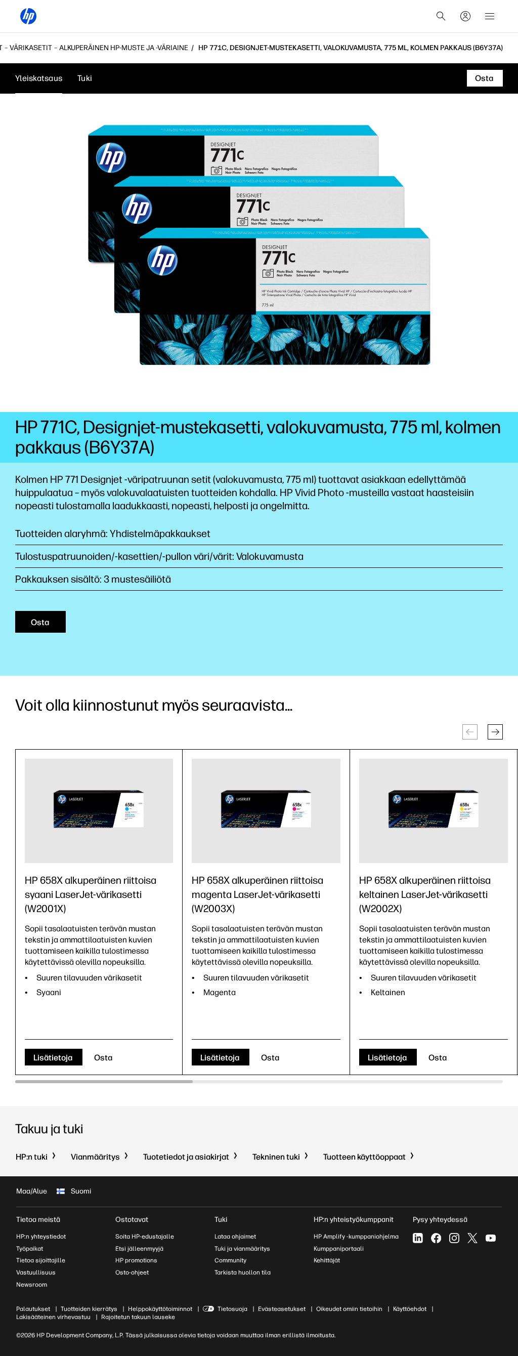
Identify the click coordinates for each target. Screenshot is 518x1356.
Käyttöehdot (409, 1308)
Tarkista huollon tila (242, 1272)
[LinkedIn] (418, 1238)
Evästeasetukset (282, 1308)
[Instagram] (454, 1238)
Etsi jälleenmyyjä (139, 1248)
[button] (495, 732)
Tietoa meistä (38, 1219)
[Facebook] (436, 1238)
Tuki (84, 78)
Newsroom (31, 1284)
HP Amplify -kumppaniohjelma (356, 1236)
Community (230, 1260)
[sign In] (465, 16)
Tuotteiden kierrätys (89, 1308)
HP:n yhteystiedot (41, 1236)
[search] (441, 16)
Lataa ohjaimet (235, 1236)
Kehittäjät (327, 1260)
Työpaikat (29, 1248)
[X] (472, 1238)
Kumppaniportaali (339, 1248)
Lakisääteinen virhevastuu (53, 1317)
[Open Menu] (490, 16)
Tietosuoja (232, 1308)
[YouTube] (491, 1238)
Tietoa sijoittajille (40, 1260)
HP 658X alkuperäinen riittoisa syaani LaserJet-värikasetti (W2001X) (90, 894)
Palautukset (33, 1308)
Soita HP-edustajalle (144, 1236)
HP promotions (136, 1260)
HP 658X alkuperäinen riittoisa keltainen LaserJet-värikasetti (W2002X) (425, 894)
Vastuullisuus (36, 1272)
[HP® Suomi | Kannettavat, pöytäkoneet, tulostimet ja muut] (28, 16)
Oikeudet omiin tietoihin (349, 1308)
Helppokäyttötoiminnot (160, 1308)
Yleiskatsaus (38, 78)
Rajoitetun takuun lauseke (138, 1317)
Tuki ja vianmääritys (242, 1248)
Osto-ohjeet (132, 1272)
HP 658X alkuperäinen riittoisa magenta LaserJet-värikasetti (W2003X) (257, 894)
